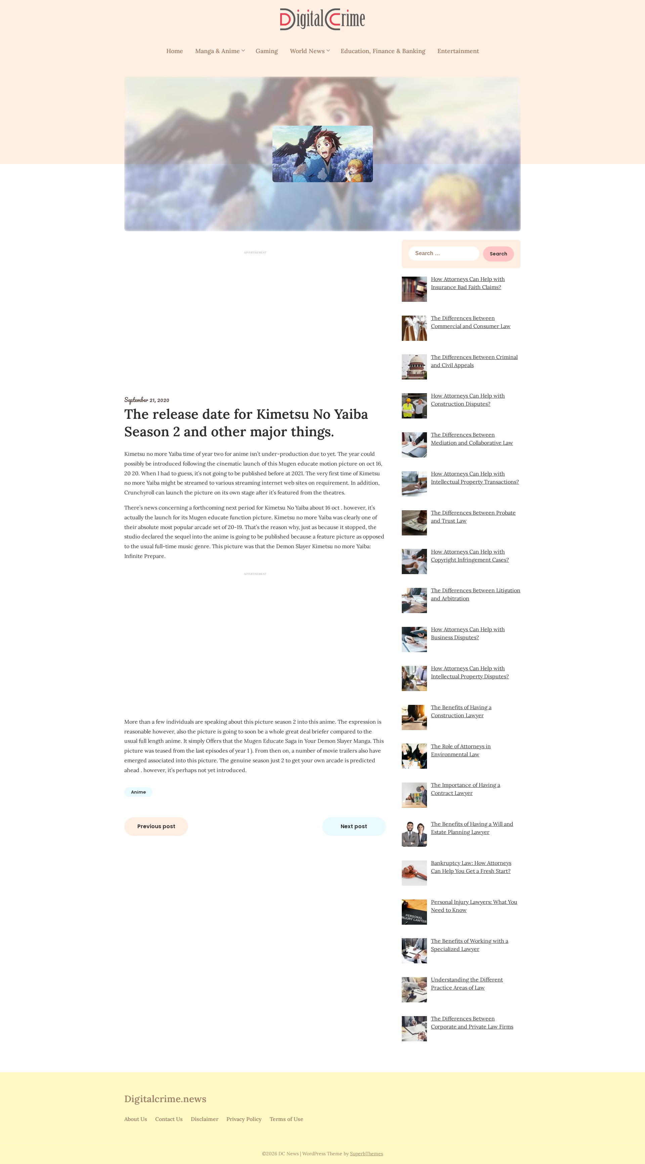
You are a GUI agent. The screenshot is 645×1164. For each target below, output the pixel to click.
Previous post (156, 826)
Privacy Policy (244, 1119)
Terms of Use (286, 1119)
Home (174, 51)
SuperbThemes (366, 1154)
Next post (354, 826)
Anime (138, 792)
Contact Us (169, 1119)
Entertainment (458, 51)
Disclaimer (204, 1119)
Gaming (267, 51)
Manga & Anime (217, 51)
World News (307, 51)
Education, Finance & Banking (383, 51)
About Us (135, 1119)
